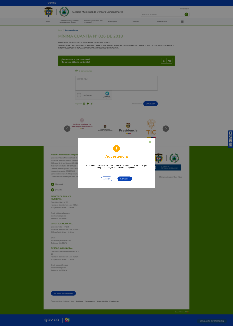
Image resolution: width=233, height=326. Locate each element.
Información (124, 179)
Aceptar (107, 179)
